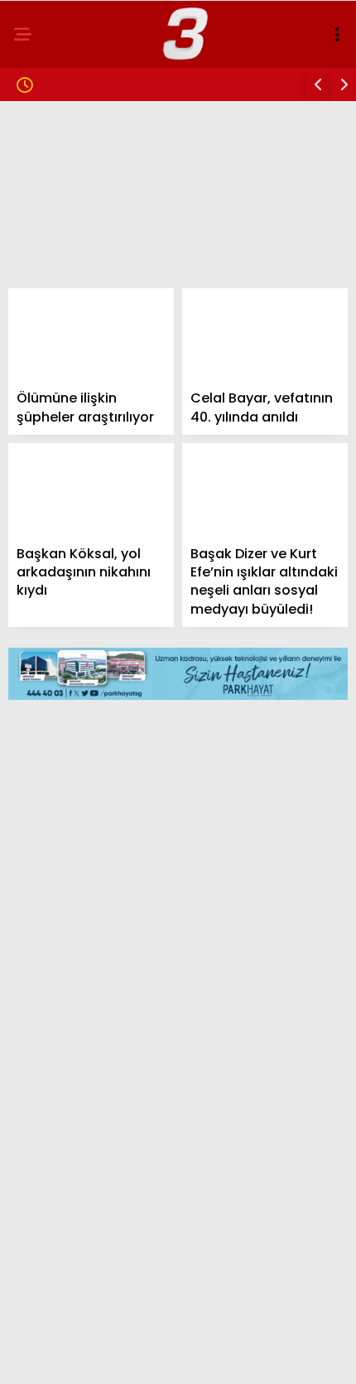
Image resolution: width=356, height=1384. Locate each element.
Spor (40, 304)
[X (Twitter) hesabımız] (114, 1357)
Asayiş (45, 337)
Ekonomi (51, 270)
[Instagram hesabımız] (170, 1357)
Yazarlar (54, 371)
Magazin (52, 203)
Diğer (41, 438)
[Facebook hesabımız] (58, 1357)
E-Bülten (52, 404)
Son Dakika (60, 170)
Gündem (50, 136)
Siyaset (48, 237)
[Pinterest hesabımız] (226, 1357)
